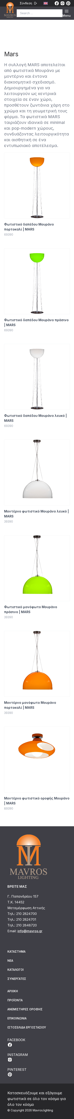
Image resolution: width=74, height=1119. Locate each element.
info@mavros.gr (29, 931)
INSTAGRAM (17, 1055)
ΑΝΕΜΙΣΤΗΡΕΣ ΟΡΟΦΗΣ (25, 1009)
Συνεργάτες (16, 978)
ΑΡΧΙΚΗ (12, 991)
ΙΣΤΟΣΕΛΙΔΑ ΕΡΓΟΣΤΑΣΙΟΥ (26, 1027)
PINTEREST (17, 1069)
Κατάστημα (16, 951)
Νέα (10, 960)
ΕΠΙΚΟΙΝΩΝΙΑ (17, 1018)
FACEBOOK (16, 1040)
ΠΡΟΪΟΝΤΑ (15, 1000)
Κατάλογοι (15, 969)
